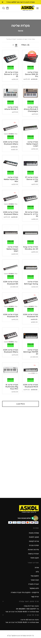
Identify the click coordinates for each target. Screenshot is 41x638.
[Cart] (7, 8)
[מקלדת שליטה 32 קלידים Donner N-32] (30, 198)
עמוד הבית (31, 39)
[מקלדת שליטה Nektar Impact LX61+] (30, 128)
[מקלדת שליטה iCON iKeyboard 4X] (30, 300)
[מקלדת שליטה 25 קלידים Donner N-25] (10, 58)
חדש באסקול (34, 588)
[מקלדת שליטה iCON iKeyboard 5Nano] (10, 198)
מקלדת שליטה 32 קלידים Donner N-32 (31, 214)
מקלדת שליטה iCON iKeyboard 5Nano (10, 213)
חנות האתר (35, 580)
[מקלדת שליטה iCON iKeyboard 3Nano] (10, 335)
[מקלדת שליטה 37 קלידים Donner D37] (30, 163)
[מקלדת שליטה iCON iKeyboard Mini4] (30, 370)
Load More (20, 404)
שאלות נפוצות (34, 533)
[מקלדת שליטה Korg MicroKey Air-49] (30, 233)
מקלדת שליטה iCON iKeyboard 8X (10, 283)
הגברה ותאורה (33, 584)
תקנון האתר (34, 558)
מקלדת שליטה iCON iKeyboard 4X (30, 315)
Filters (23, 45)
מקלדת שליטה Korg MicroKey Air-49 (30, 248)
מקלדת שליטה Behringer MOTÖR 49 (30, 352)
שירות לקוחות (34, 541)
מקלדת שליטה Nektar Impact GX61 (12, 249)
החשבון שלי (35, 576)
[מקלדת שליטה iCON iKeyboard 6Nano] (10, 128)
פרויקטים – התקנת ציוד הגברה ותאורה (25, 592)
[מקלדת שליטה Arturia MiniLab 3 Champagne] (30, 93)
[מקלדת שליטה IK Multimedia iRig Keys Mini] (10, 370)
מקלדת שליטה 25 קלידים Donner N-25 (11, 74)
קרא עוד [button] (20, 31)
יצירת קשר (35, 597)
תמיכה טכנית (34, 545)
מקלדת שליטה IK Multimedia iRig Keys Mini (11, 387)
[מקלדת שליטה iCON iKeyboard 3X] (10, 300)
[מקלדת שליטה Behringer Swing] (30, 267)
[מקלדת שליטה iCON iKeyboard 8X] (10, 267)
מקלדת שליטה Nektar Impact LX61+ (32, 144)
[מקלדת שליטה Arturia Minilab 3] (10, 93)
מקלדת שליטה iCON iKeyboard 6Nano (10, 143)
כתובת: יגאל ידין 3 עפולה (31, 606)
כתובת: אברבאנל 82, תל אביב (29, 620)
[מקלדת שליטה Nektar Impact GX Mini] (10, 163)
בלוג (37, 572)
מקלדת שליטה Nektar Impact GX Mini (11, 179)
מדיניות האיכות (33, 550)
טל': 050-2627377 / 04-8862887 (27, 609)
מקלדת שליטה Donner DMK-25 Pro (31, 74)
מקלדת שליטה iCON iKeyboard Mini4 (30, 386)
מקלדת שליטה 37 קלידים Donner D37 (31, 179)
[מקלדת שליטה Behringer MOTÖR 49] (30, 335)
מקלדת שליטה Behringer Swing (31, 283)
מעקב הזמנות (34, 537)
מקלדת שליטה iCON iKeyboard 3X (10, 315)
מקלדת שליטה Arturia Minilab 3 (11, 108)
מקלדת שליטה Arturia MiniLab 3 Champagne (31, 109)
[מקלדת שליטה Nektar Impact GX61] (10, 233)
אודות (37, 567)
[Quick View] (27, 65)
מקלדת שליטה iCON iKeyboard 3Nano (10, 351)
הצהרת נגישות (33, 554)
